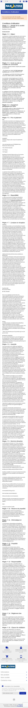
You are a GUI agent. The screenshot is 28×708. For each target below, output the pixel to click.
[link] (14, 699)
